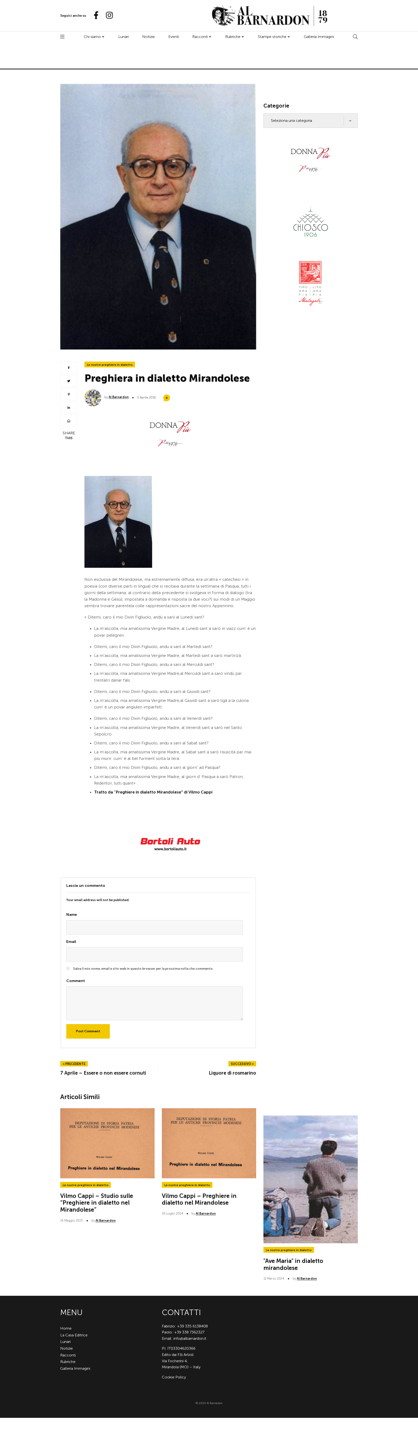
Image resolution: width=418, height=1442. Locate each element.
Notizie (148, 36)
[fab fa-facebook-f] (94, 15)
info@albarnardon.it (189, 1338)
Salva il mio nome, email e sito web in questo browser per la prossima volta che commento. (143, 968)
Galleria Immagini (319, 36)
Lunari (123, 36)
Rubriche (232, 36)
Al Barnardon (119, 397)
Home (66, 1328)
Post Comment (88, 1031)
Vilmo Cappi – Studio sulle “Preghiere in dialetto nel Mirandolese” (96, 1202)
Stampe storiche (272, 36)
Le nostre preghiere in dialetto (110, 364)
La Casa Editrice (74, 1335)
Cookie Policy (174, 1377)
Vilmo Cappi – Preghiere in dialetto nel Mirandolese (199, 1199)
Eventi (173, 36)
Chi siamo (92, 36)
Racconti (200, 36)
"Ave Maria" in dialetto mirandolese (293, 1264)
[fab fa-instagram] (107, 15)
